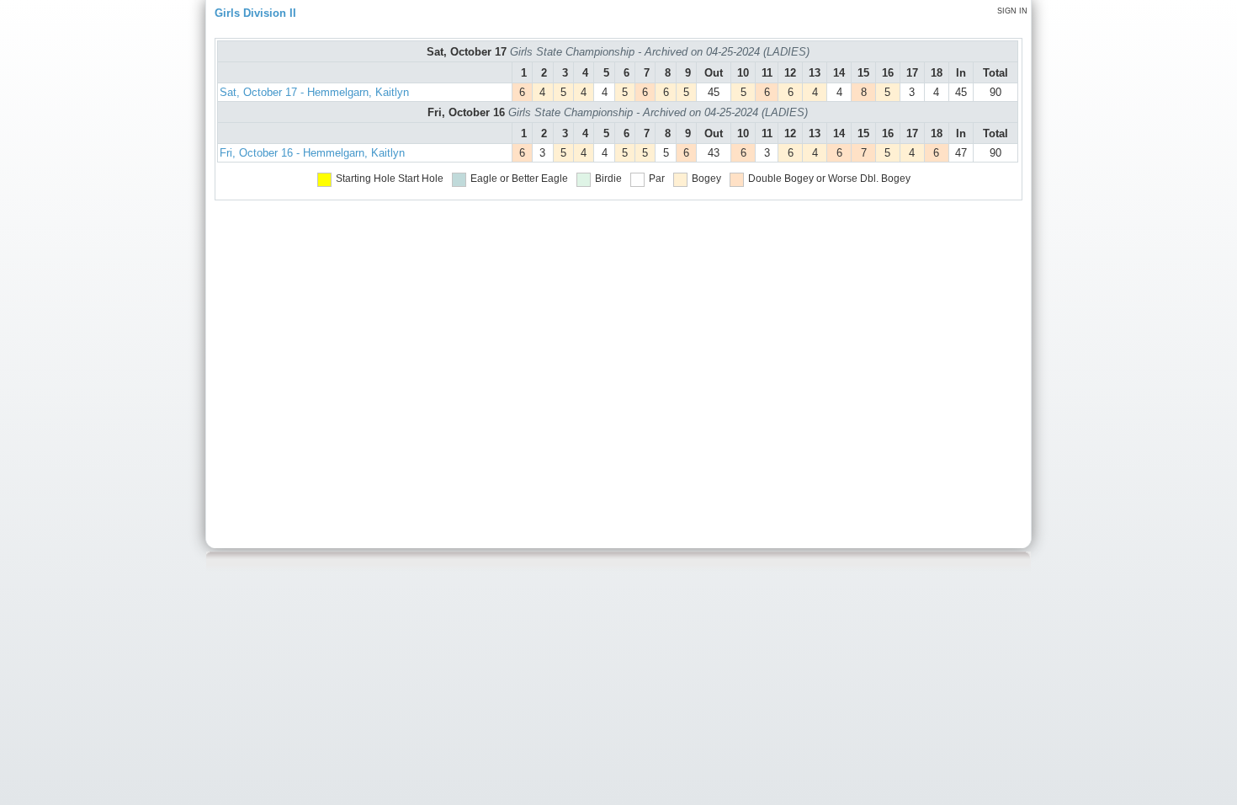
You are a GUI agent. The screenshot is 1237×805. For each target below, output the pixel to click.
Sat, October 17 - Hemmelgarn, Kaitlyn (314, 92)
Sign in (1012, 11)
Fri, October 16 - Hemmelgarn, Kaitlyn (312, 153)
